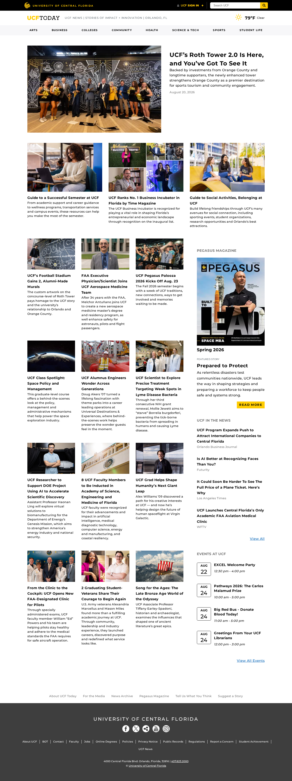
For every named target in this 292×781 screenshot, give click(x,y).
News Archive (122, 696)
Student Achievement (253, 741)
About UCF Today (63, 696)
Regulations (197, 741)
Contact (58, 741)
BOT (45, 741)
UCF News (145, 749)
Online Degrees (106, 741)
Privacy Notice (148, 741)
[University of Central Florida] (58, 5)
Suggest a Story (230, 696)
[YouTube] (156, 728)
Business (60, 30)
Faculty (74, 741)
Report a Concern (221, 741)
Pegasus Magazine (154, 696)
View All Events (251, 661)
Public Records (173, 741)
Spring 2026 (210, 349)
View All (257, 539)
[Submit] (264, 5)
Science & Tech (185, 30)
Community (122, 30)
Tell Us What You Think (193, 696)
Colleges (90, 30)
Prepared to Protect (222, 365)
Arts (33, 30)
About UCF (29, 741)
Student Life (251, 30)
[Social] (146, 728)
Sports (219, 30)
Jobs (87, 741)
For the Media (94, 696)
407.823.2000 (180, 761)
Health (152, 30)
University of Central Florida (146, 719)
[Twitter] (136, 728)
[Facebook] (126, 728)
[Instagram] (166, 728)
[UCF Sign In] (190, 5)
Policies (127, 741)
